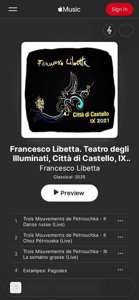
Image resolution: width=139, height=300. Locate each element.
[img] (69, 9)
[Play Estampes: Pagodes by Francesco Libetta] (16, 270)
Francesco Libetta (70, 168)
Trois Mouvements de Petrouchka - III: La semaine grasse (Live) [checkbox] (65, 254)
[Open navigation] (13, 9)
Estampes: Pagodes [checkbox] (45, 270)
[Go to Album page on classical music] (109, 30)
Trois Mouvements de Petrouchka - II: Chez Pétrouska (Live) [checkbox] (65, 237)
